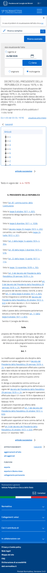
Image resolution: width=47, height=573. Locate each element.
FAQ (3, 558)
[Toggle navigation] (39, 11)
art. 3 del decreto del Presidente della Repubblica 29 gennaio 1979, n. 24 (22, 275)
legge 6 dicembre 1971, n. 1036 (23, 223)
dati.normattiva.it (9, 566)
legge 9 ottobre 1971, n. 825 (22, 211)
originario (15, 71)
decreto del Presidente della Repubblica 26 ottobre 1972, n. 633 (22, 300)
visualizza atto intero (37, 117)
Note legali (6, 550)
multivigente (34, 71)
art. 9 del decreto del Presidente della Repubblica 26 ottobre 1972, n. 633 (19, 428)
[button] (32, 56)
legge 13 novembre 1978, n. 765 (24, 267)
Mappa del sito (8, 554)
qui (42, 23)
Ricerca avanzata (34, 38)
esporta (7, 467)
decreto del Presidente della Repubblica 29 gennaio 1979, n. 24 (22, 364)
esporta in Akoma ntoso (13, 471)
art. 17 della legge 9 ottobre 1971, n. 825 (24, 293)
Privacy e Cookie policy (11, 547)
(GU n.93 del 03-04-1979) (12, 117)
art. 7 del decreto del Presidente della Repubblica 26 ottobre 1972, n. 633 (22, 411)
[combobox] (23, 30)
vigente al (12, 51)
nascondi (9, 124)
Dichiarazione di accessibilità (14, 562)
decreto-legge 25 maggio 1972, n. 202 (26, 229)
